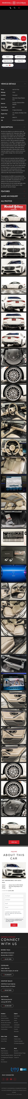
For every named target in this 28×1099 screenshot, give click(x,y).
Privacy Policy (22, 1090)
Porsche (16, 1029)
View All (14, 842)
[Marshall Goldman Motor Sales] (14, 3)
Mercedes (16, 1031)
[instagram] (7, 1079)
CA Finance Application (19, 1043)
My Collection (4, 1062)
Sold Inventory (4, 1029)
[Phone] (10, 8)
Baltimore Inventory (5, 1020)
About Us (16, 1051)
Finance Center (17, 1039)
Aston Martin (17, 1016)
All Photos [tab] (6, 201)
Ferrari (15, 1020)
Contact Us (14, 77)
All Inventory (4, 1016)
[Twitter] (14, 1079)
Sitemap (14, 1092)
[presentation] (3, 43)
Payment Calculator (18, 1041)
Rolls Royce (16, 1027)
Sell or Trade (4, 1041)
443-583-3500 (8, 1005)
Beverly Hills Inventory (6, 1022)
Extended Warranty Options (7, 1055)
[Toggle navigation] (18, 7)
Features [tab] (5, 191)
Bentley (15, 1018)
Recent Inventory (4, 1018)
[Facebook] (3, 1079)
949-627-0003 (8, 990)
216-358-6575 (14, 72)
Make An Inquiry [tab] (9, 196)
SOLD (4, 31)
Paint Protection (4, 1053)
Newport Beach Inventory (6, 1027)
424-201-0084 (8, 959)
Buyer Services (4, 1051)
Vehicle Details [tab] (8, 84)
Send (7, 65)
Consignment (4, 1039)
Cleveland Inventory (5, 1025)
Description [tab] (7, 127)
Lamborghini (17, 1025)
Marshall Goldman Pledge (19, 1053)
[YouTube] (11, 1079)
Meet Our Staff (17, 1055)
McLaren (16, 1022)
